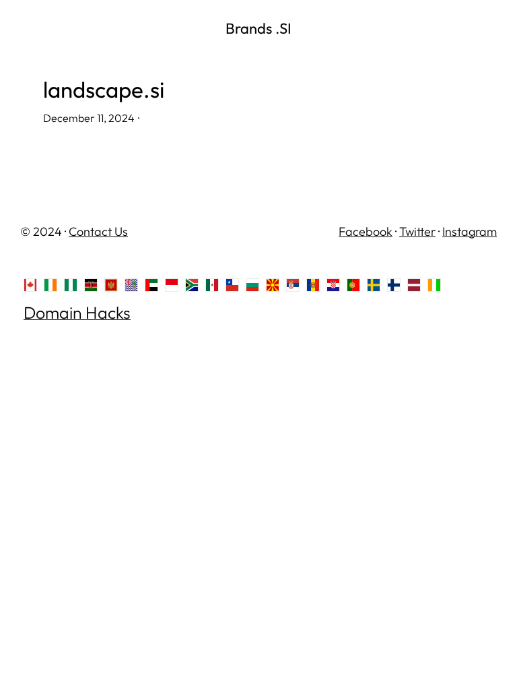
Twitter (417, 231)
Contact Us (98, 231)
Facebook (365, 231)
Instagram (469, 231)
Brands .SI (258, 28)
